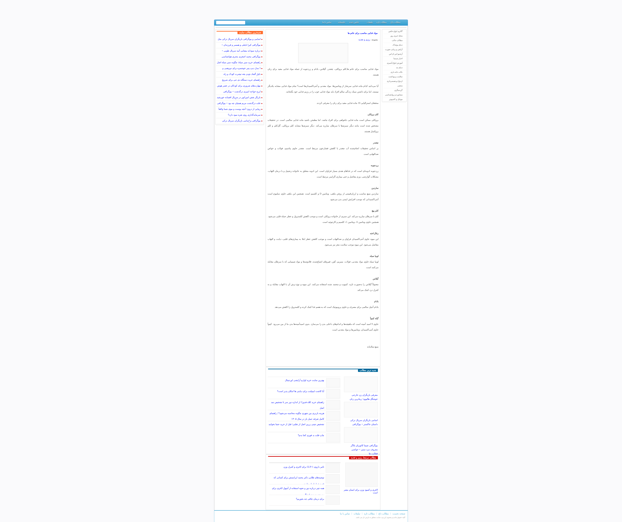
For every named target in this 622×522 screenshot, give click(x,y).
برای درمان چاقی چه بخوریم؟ (310, 499)
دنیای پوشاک (397, 45)
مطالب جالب (397, 40)
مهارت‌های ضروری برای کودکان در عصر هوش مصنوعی (239, 86)
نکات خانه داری (397, 72)
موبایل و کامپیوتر (396, 99)
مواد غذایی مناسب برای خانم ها (363, 33)
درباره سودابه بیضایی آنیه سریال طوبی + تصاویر (241, 51)
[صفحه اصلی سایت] (404, 23)
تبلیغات (370, 22)
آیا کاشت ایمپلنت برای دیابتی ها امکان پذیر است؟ (300, 391)
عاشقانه (341, 22)
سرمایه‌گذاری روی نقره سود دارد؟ (244, 115)
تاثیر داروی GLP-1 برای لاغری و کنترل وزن (303, 467)
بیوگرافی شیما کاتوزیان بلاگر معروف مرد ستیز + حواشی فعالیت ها (364, 449)
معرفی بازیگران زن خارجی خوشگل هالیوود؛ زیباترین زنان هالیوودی (364, 399)
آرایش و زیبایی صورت (394, 49)
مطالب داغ (395, 22)
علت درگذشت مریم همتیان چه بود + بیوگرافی (239, 103)
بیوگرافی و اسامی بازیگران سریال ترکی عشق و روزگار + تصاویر (241, 121)
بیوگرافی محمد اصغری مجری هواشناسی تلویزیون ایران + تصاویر (241, 56)
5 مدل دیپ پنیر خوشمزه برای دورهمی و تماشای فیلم (241, 68)
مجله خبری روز (396, 36)
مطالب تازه (381, 22)
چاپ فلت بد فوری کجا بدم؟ (311, 435)
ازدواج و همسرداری (395, 81)
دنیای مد (399, 67)
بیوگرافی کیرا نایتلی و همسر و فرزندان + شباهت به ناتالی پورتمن (241, 45)
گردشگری (398, 90)
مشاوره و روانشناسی (394, 95)
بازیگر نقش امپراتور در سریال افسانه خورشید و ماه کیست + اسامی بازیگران (239, 97)
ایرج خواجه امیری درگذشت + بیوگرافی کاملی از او (242, 91)
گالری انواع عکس (395, 31)
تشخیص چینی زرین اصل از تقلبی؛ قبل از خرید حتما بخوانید (296, 424)
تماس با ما (327, 22)
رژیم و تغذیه (364, 39)
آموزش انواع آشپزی (395, 63)
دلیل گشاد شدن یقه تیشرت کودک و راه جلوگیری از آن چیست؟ (242, 74)
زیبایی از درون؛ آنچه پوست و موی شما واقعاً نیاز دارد (240, 109)
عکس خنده (354, 22)
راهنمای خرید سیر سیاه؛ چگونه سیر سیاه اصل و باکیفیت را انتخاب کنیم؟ (239, 62)
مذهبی (400, 86)
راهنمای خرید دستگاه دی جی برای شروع (241, 80)
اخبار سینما (398, 58)
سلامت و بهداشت (395, 76)
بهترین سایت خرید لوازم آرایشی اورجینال (304, 380)
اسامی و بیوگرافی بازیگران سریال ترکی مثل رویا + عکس (239, 39)
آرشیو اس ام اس (396, 54)
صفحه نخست (398, 513)
